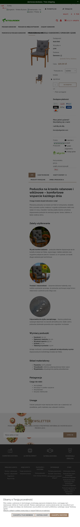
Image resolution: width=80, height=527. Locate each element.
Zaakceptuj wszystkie (59, 515)
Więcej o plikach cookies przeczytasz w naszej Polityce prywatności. (26, 510)
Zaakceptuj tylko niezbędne (23, 515)
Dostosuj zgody (42, 515)
